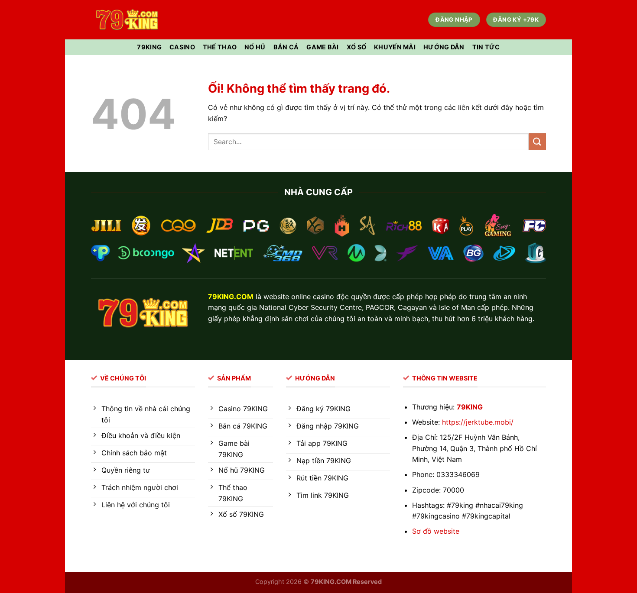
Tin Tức (486, 47)
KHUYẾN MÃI (395, 47)
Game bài (322, 47)
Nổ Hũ (254, 47)
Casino (182, 47)
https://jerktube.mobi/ (478, 422)
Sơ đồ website (435, 531)
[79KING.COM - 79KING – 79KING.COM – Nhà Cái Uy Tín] (127, 20)
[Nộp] (537, 141)
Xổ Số (356, 47)
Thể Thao (220, 47)
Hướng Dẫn (444, 47)
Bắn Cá (286, 47)
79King (149, 47)
